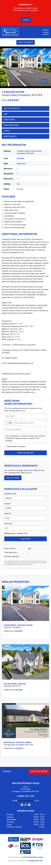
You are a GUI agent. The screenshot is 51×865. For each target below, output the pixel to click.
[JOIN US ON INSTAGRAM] (25, 805)
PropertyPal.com (35, 861)
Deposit (7, 504)
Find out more (13, 478)
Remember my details (16, 446)
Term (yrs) (8, 523)
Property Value (10, 494)
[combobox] (8, 422)
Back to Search (25, 42)
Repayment (10, 533)
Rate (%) (7, 513)
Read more (25, 13)
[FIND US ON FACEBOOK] (22, 805)
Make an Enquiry (25, 453)
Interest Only (22, 533)
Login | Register (38, 771)
